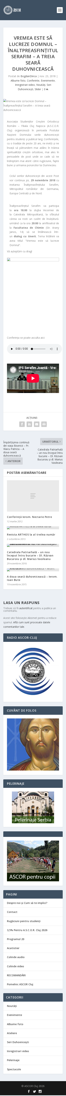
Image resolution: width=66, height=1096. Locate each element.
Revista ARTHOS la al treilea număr (31, 534)
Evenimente (48, 80)
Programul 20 (15, 939)
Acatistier (13, 948)
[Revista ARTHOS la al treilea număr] (33, 527)
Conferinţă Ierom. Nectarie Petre (29, 517)
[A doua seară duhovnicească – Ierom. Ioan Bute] (33, 569)
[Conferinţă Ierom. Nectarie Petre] (33, 495)
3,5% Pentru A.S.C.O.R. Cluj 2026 (27, 930)
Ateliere (12, 1033)
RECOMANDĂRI (16, 975)
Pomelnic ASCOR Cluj (20, 984)
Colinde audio (16, 957)
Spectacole (14, 1069)
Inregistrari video (25, 84)
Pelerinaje (13, 1060)
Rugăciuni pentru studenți (24, 921)
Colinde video (15, 966)
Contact (12, 912)
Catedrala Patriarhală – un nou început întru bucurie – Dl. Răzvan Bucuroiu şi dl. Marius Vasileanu (30, 555)
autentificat (26, 608)
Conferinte (33, 80)
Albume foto (18, 80)
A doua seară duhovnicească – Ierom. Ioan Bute (32, 578)
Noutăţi (40, 84)
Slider (38, 89)
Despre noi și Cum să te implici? (27, 903)
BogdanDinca (29, 76)
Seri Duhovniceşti (18, 1042)
